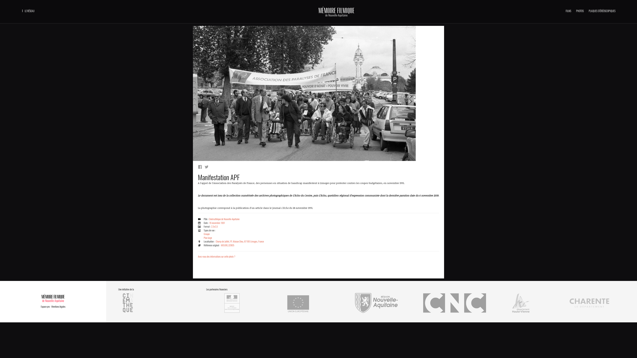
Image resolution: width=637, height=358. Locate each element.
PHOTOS (580, 11)
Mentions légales (58, 306)
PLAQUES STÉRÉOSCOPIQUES (602, 11)
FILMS (568, 11)
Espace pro (45, 306)
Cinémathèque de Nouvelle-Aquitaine (224, 219)
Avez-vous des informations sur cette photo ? (216, 256)
